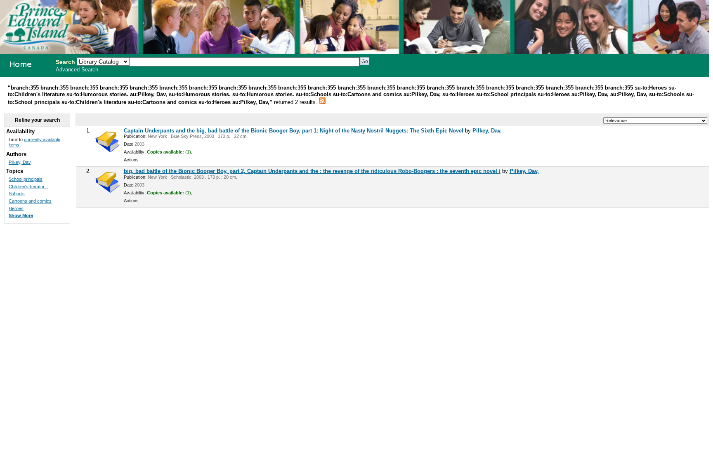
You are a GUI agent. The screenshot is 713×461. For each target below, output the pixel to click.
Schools (17, 193)
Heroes (16, 208)
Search (65, 62)
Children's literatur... (28, 186)
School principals (25, 179)
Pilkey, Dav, (487, 131)
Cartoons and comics (30, 201)
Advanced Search (77, 70)
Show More (21, 215)
